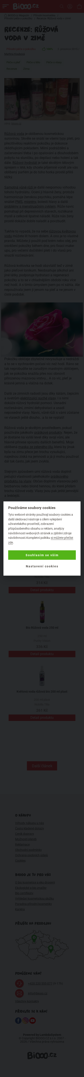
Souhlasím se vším (42, 555)
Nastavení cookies (42, 566)
